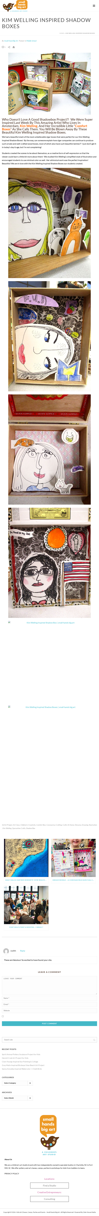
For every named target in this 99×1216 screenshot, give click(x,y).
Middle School (31, 41)
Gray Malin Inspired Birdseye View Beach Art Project (26, 880)
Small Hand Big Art (11, 41)
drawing (85, 825)
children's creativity (28, 825)
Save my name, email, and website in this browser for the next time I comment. (36, 1016)
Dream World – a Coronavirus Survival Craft (74, 880)
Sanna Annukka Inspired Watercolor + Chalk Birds (22, 1069)
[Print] (15, 47)
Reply (22, 950)
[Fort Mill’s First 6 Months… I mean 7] (26, 905)
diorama (78, 825)
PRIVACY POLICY (12, 1173)
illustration (93, 825)
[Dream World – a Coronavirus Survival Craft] (73, 858)
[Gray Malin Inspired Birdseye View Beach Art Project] (26, 858)
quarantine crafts (19, 828)
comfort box (41, 825)
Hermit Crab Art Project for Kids (15, 1058)
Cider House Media (89, 1212)
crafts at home (68, 825)
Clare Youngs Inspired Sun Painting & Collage (20, 1061)
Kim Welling (28, 126)
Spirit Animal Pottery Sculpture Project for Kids (21, 1054)
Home (62, 33)
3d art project (7, 825)
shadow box (30, 828)
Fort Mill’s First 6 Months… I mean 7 (26, 927)
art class (16, 825)
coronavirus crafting (54, 825)
